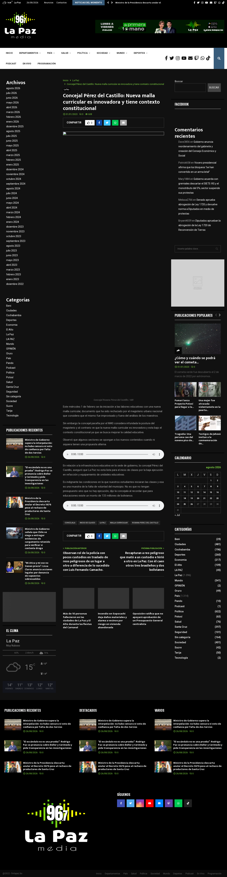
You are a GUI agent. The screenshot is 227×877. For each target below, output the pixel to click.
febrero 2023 (13, 274)
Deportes (139, 53)
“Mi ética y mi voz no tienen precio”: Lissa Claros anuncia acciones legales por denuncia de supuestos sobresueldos (38, 571)
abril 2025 (11, 150)
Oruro (9, 353)
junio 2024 (12, 198)
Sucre (9, 406)
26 (191, 504)
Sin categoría (13, 396)
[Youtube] (184, 58)
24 (178, 504)
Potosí (9, 377)
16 (217, 492)
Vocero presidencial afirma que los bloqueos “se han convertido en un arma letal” (197, 167)
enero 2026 (12, 121)
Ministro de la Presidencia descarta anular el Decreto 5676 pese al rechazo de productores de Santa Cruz (38, 506)
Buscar (179, 81)
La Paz (66, 90)
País (49, 53)
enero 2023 (12, 279)
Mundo (121, 53)
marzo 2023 (13, 269)
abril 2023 (11, 264)
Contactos (61, 2)
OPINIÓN (11, 348)
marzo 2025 (13, 155)
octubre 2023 (13, 236)
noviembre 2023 (15, 231)
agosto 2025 (13, 131)
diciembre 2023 (15, 226)
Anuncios (48, 2)
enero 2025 (12, 164)
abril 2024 (11, 207)
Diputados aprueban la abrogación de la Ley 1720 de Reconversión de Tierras (199, 225)
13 (198, 492)
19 (191, 498)
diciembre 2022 (15, 284)
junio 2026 (12, 97)
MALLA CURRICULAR (119, 523)
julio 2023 (11, 250)
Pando (9, 363)
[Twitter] (173, 58)
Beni (8, 305)
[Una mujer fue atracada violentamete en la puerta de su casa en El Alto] (210, 389)
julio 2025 (11, 136)
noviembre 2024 (15, 174)
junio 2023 (12, 255)
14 (204, 492)
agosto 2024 (13, 188)
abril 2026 (11, 107)
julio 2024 (11, 193)
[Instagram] (178, 58)
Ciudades (11, 310)
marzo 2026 (13, 112)
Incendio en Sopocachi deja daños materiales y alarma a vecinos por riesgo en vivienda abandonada (112, 620)
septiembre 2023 (15, 241)
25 (185, 504)
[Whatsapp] (203, 58)
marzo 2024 (13, 212)
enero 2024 (12, 221)
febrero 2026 (13, 116)
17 (178, 498)
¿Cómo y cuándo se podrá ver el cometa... (195, 360)
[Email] (191, 58)
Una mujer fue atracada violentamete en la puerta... (209, 405)
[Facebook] (167, 58)
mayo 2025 (12, 145)
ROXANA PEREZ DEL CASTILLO (145, 523)
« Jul (177, 515)
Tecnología (12, 415)
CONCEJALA (70, 523)
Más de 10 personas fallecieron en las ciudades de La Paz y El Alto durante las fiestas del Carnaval (77, 620)
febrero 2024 (13, 217)
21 (204, 498)
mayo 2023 (12, 260)
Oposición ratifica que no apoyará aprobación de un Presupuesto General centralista (148, 618)
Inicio (9, 53)
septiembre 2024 (15, 183)
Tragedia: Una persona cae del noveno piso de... (184, 437)
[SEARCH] (217, 248)
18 (185, 498)
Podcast (11, 63)
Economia (11, 324)
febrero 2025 (13, 159)
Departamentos (28, 53)
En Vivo (27, 63)
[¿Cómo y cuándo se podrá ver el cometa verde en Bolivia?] (198, 339)
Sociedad (102, 53)
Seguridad (12, 391)
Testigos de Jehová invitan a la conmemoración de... (210, 439)
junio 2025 (12, 140)
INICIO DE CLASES (87, 523)
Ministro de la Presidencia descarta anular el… (138, 2)
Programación (47, 63)
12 (191, 492)
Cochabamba (13, 315)
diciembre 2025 (15, 126)
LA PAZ (103, 523)
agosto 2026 (13, 88)
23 (217, 498)
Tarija (9, 410)
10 (178, 492)
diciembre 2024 (15, 169)
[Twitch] (197, 58)
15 (211, 492)
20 (198, 498)
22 (211, 498)
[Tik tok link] (223, 2)
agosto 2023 (13, 245)
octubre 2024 (13, 179)
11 (185, 492)
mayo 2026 (12, 102)
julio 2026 (11, 93)
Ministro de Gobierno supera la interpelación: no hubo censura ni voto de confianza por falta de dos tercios (38, 446)
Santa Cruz (12, 386)
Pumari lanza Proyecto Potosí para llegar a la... (184, 403)
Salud (64, 53)
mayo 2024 (12, 202)
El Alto (9, 329)
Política (82, 53)
